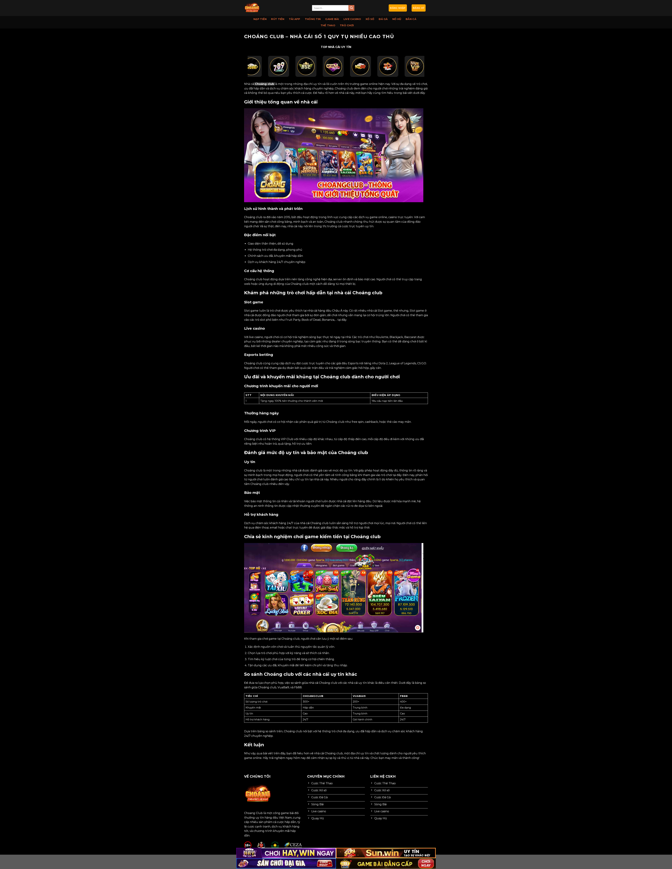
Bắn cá (411, 19)
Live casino (352, 19)
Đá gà (383, 19)
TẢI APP (294, 19)
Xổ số (370, 19)
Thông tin (313, 19)
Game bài (332, 19)
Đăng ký (418, 7)
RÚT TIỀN (277, 19)
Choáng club (264, 84)
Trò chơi (347, 25)
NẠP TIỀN (260, 19)
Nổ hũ (396, 19)
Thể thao (328, 25)
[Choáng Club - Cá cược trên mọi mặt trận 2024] (275, 8)
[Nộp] (351, 8)
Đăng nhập (398, 7)
